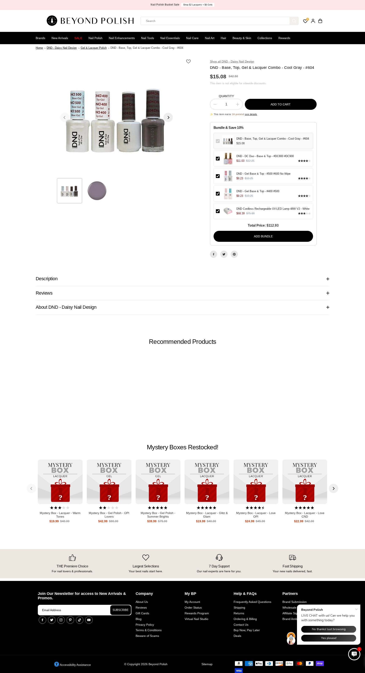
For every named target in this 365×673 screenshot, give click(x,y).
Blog (139, 619)
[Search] (294, 21)
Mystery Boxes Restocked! (182, 447)
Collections (264, 38)
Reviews (141, 607)
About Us (142, 602)
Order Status (193, 607)
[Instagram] (61, 620)
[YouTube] (89, 620)
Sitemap (207, 664)
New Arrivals (60, 38)
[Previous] (64, 117)
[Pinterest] (234, 254)
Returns (239, 613)
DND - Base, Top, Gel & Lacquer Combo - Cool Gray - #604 (272, 138)
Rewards (284, 38)
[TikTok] (79, 620)
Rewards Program (197, 613)
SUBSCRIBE (121, 610)
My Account (192, 602)
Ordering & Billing (245, 619)
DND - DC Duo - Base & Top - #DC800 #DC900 (265, 156)
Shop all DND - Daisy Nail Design (232, 61)
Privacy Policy (145, 624)
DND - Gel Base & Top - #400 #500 (257, 191)
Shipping (239, 607)
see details (251, 114)
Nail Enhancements (122, 38)
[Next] (168, 117)
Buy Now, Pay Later (247, 630)
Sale (78, 38)
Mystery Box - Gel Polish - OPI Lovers (109, 514)
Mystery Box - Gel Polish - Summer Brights (158, 514)
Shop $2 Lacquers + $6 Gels (197, 4)
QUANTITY (226, 96)
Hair (223, 38)
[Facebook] (213, 254)
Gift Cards (142, 613)
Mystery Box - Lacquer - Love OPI (256, 514)
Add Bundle (263, 236)
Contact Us (241, 624)
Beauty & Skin (242, 38)
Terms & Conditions (149, 630)
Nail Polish (95, 38)
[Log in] (313, 21)
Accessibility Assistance (75, 664)
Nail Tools (147, 38)
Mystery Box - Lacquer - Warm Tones (60, 514)
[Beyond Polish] (91, 21)
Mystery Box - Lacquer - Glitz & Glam (207, 514)
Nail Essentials (170, 38)
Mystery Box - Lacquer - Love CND (304, 514)
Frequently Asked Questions (252, 602)
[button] (354, 654)
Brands (40, 38)
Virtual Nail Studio (196, 619)
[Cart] (320, 21)
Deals (237, 636)
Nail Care (192, 38)
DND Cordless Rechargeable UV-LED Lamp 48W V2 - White (272, 208)
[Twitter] (223, 254)
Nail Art (209, 38)
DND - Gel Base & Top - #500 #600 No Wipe (263, 173)
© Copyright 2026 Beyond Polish (146, 664)
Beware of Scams (147, 636)
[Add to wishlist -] (189, 61)
